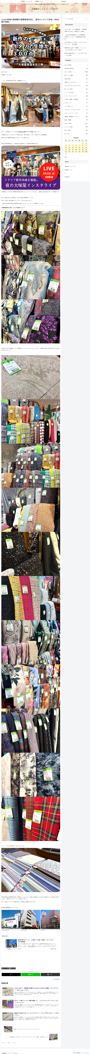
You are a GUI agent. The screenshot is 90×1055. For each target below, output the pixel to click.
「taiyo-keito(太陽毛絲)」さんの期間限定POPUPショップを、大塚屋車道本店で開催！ (75, 37)
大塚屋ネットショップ (70, 166)
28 (79, 151)
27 (76, 151)
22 (82, 149)
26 (72, 151)
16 (86, 147)
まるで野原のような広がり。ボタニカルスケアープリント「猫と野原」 (76, 43)
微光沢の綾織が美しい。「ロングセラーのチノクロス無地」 (76, 54)
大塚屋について (70, 170)
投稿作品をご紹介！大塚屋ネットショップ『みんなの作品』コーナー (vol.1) (75, 48)
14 (79, 147)
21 (79, 149)
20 (76, 149)
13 (76, 147)
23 (86, 149)
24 (66, 151)
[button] (50, 974)
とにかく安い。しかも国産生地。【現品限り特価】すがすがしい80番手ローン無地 (76, 30)
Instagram (68, 176)
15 (82, 147)
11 (69, 147)
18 (69, 149)
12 (72, 147)
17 (66, 149)
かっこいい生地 (6, 968)
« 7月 (65, 157)
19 (72, 149)
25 (69, 151)
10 (66, 147)
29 (82, 151)
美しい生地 (13, 968)
